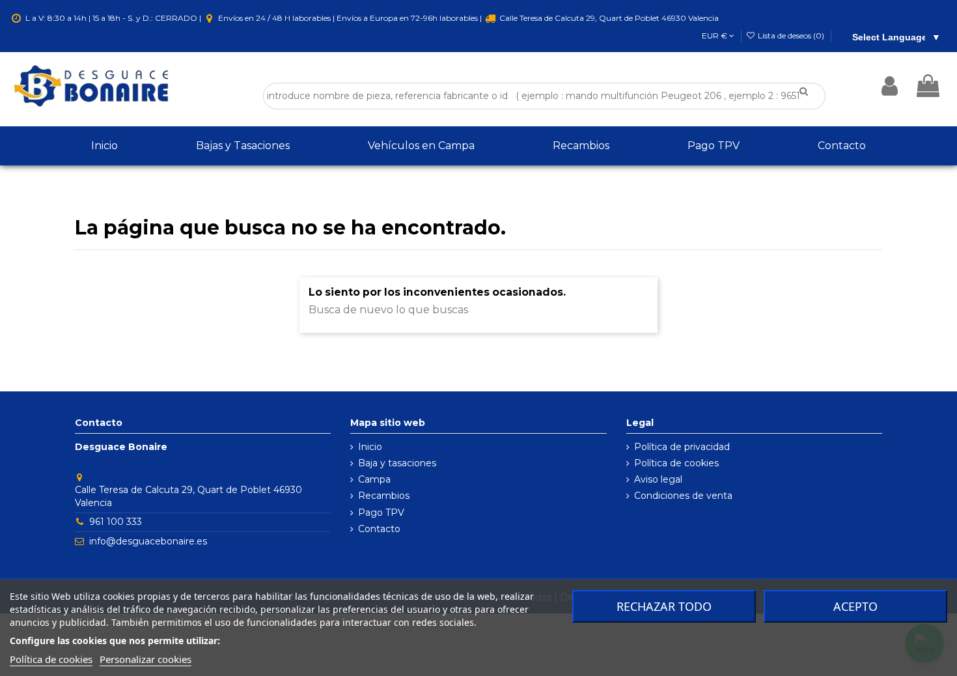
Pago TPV (381, 512)
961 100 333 (115, 522)
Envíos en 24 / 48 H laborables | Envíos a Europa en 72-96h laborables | (350, 18)
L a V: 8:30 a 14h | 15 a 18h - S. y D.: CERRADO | (113, 18)
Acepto (855, 606)
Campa (374, 479)
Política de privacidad (682, 447)
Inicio (370, 447)
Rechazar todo (664, 606)
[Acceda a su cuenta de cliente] (889, 86)
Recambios (383, 495)
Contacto (379, 529)
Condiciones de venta (683, 495)
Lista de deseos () (791, 35)
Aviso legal (658, 479)
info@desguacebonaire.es (148, 541)
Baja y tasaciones (397, 463)
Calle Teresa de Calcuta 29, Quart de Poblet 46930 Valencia (608, 18)
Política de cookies (676, 463)
